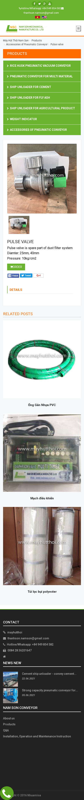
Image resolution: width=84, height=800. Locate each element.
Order (17, 267)
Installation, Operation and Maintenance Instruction (37, 736)
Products (9, 724)
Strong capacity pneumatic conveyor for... (50, 690)
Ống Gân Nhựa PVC (42, 405)
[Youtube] (49, 3)
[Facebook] (34, 3)
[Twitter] (39, 3)
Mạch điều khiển (42, 498)
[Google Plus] (44, 3)
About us (9, 718)
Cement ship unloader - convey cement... (49, 673)
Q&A (6, 730)
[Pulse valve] (42, 178)
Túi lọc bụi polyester (42, 592)
